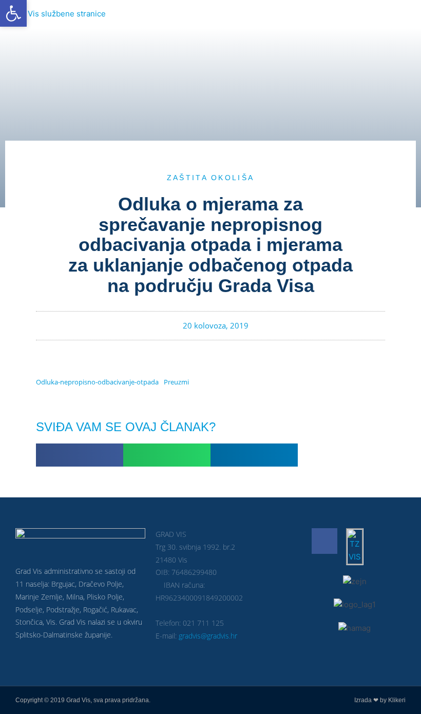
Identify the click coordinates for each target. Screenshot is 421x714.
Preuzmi (176, 382)
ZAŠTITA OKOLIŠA (211, 177)
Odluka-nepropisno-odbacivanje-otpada (97, 382)
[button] (79, 455)
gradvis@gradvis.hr (208, 636)
